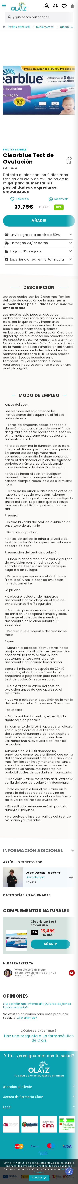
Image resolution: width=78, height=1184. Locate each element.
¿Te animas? (27, 1017)
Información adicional (33, 851)
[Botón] (72, 6)
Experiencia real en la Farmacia (37, 259)
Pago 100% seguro (25, 251)
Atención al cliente (17, 1087)
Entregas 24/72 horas (29, 243)
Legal (7, 1107)
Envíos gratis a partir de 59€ (35, 234)
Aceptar (37, 1178)
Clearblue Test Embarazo (43, 923)
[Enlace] (4, 6)
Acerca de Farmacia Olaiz (23, 1097)
